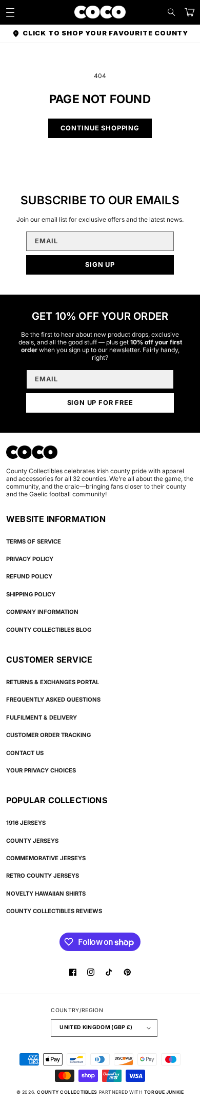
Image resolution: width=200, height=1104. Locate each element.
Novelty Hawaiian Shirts (46, 893)
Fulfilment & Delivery (41, 717)
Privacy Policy (29, 559)
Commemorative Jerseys (46, 858)
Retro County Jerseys (42, 875)
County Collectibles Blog (48, 629)
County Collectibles (67, 1092)
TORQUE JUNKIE (164, 1092)
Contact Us (25, 753)
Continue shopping (100, 128)
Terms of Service (33, 541)
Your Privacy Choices (41, 770)
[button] (172, 12)
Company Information (42, 611)
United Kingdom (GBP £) (95, 1027)
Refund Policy (29, 576)
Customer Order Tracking (48, 735)
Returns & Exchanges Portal (52, 682)
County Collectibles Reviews (54, 911)
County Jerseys (32, 840)
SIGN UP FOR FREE (100, 402)
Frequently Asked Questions (53, 699)
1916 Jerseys (26, 822)
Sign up (100, 264)
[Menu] (10, 12)
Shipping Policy (30, 594)
